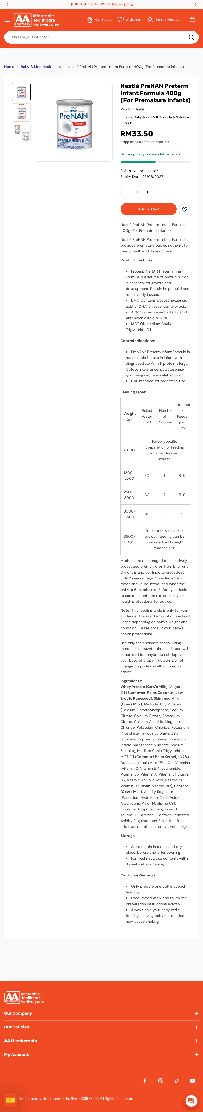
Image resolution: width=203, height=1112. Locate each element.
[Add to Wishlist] (185, 209)
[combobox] (101, 37)
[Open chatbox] (191, 1100)
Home (9, 66)
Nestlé (139, 109)
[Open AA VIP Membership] (10, 1100)
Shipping (127, 142)
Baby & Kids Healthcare (41, 66)
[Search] (191, 37)
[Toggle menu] (7, 20)
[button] (7, 4)
